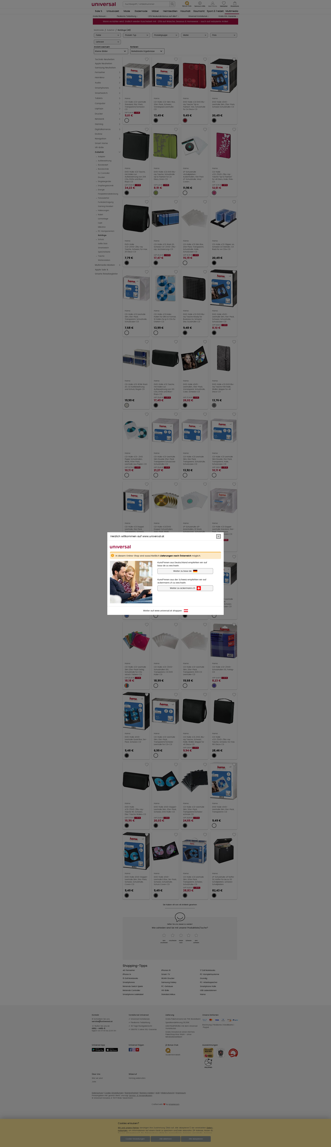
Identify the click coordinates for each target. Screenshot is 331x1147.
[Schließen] (218, 536)
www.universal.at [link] (163, 611)
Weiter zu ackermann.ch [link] (182, 588)
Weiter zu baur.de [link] (182, 571)
